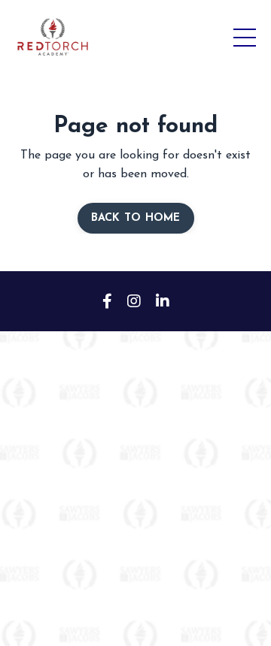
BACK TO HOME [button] (136, 218)
